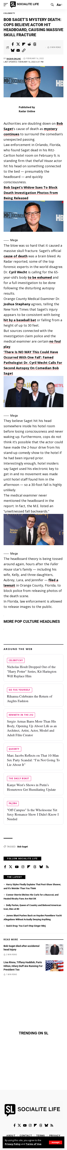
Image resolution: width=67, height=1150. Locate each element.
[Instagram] (23, 867)
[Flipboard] (29, 867)
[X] (10, 867)
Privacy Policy (13, 1144)
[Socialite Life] (25, 4)
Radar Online (14, 59)
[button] (55, 1142)
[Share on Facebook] (12, 44)
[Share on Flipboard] (23, 44)
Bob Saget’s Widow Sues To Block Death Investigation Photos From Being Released (31, 192)
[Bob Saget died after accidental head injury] (54, 949)
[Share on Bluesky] (12, 50)
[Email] (18, 50)
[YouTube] (16, 867)
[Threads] (35, 867)
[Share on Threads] (34, 44)
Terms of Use (33, 1144)
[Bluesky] (41, 867)
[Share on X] (18, 44)
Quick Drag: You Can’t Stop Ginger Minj (26, 925)
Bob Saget (22, 846)
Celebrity (9, 13)
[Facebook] (5, 867)
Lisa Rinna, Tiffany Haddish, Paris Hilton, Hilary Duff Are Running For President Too (23, 966)
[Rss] (47, 867)
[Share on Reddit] (29, 44)
